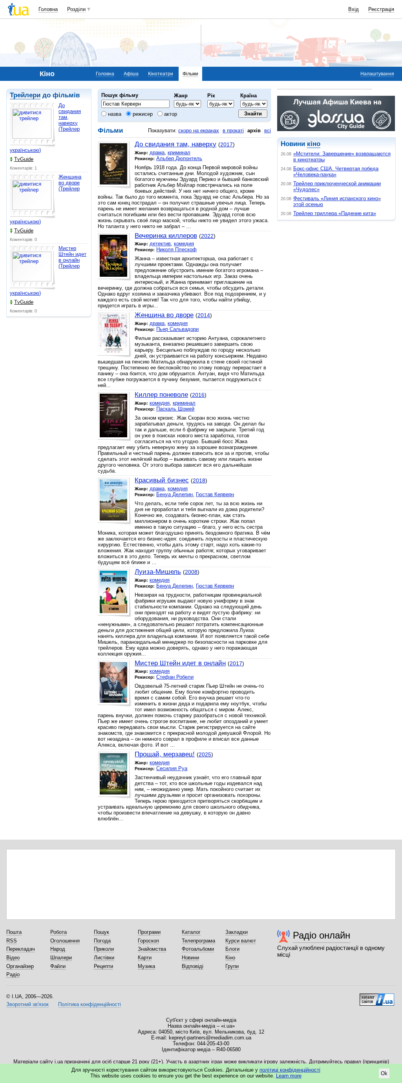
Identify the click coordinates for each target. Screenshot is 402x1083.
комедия (184, 244)
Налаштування (377, 74)
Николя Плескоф (176, 249)
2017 (226, 144)
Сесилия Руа (171, 768)
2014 (203, 315)
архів (254, 130)
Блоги (232, 949)
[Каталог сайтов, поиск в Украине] (377, 997)
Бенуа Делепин (174, 494)
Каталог (191, 932)
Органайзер (20, 966)
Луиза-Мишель (158, 571)
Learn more (289, 1076)
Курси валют (240, 941)
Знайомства (152, 949)
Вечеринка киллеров (166, 235)
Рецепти (103, 966)
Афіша (131, 74)
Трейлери (25, 95)
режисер (142, 114)
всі (267, 130)
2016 (198, 395)
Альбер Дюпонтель (179, 158)
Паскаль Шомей (175, 409)
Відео (13, 958)
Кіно (230, 958)
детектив (160, 244)
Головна (48, 9)
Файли (58, 966)
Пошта (14, 932)
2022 (207, 236)
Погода (102, 941)
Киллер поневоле (161, 394)
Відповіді (192, 966)
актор (170, 114)
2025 (205, 754)
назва (113, 114)
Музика (146, 966)
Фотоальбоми (198, 949)
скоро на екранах (198, 130)
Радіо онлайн (321, 935)
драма (157, 152)
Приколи (104, 949)
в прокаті (233, 130)
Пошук (101, 932)
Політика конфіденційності (89, 1004)
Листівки (104, 958)
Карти (145, 958)
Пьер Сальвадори (177, 329)
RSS (11, 941)
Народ (57, 949)
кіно (313, 144)
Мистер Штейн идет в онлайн (180, 663)
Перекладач (20, 949)
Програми (149, 932)
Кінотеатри (160, 74)
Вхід (353, 9)
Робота (58, 932)
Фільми (190, 74)
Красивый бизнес (162, 480)
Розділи (76, 9)
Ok (384, 1073)
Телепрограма (198, 941)
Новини (190, 958)
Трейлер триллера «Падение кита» (334, 213)
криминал (179, 152)
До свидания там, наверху (175, 144)
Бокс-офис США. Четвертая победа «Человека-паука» (335, 171)
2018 (199, 480)
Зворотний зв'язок (27, 1004)
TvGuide (23, 159)
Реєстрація (381, 9)
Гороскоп (148, 941)
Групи (232, 966)
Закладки (236, 932)
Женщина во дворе (164, 315)
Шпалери (61, 958)
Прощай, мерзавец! (165, 754)
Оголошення (65, 941)
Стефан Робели (175, 677)
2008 (191, 572)
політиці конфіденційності (289, 1070)
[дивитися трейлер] (32, 124)
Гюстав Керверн (215, 494)
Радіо (13, 974)
